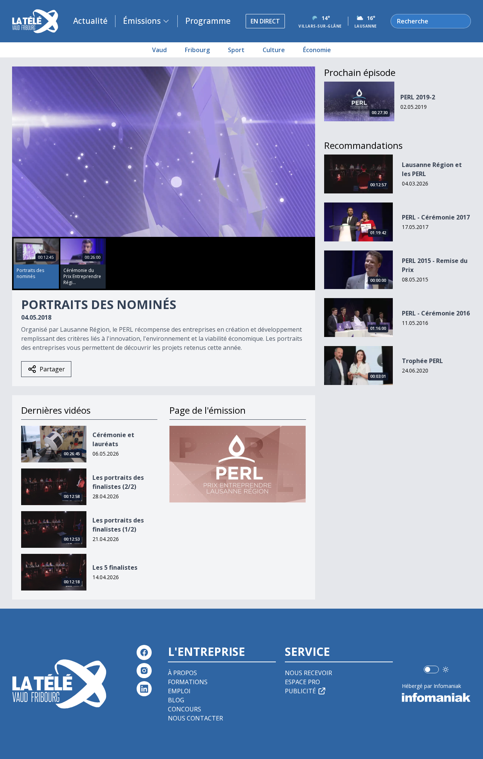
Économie (317, 50)
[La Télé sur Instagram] (144, 670)
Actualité (90, 20)
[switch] (431, 669)
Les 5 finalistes (114, 567)
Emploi (179, 691)
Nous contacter (195, 718)
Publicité (300, 691)
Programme (208, 20)
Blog (176, 700)
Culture (274, 50)
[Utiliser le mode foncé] (445, 669)
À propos (182, 673)
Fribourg (197, 50)
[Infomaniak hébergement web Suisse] (436, 697)
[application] (163, 151)
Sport (236, 50)
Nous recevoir (308, 673)
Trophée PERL (422, 361)
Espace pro (302, 682)
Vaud (159, 50)
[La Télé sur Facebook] (144, 652)
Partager (52, 369)
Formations (188, 682)
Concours (184, 709)
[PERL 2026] (237, 464)
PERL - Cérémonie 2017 (436, 217)
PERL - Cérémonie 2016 (436, 313)
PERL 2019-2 (417, 97)
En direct (265, 21)
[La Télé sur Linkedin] (144, 688)
